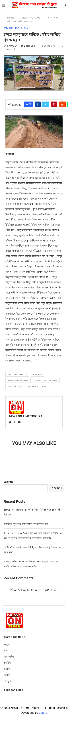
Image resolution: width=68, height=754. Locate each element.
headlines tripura (17, 374)
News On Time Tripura (21, 45)
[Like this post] (29, 104)
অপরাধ (7, 669)
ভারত (6, 650)
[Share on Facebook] (38, 104)
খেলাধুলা (7, 681)
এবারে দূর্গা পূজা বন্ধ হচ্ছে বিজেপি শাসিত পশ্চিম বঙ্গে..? (27, 524)
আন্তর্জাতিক (9, 656)
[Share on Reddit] (62, 104)
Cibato (43, 712)
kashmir (37, 374)
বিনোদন (7, 675)
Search (8, 482)
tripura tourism (37, 386)
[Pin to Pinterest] (54, 104)
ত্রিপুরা (26, 28)
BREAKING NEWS (31, 17)
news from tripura (18, 380)
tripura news (15, 386)
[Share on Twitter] (45, 104)
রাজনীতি (7, 662)
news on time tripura (45, 380)
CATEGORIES (15, 637)
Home (10, 17)
